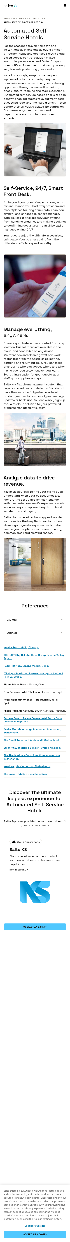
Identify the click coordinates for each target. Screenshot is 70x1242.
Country (12, 619)
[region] (35, 1213)
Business (12, 632)
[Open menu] (65, 5)
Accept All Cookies (34, 1234)
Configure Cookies (35, 1225)
